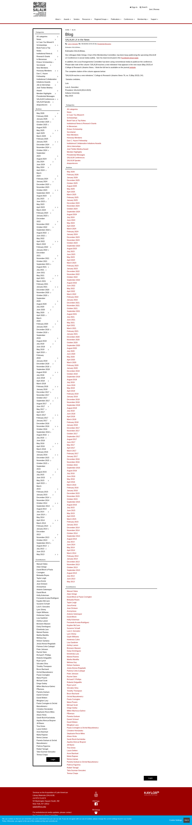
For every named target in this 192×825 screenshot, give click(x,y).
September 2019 (73, 377)
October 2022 (72, 277)
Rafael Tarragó (73, 768)
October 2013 (72, 567)
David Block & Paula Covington (79, 597)
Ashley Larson (72, 645)
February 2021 (72, 331)
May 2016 (71, 479)
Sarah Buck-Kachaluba (76, 739)
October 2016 (72, 465)
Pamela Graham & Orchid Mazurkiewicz (82, 762)
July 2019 (71, 382)
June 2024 (71, 220)
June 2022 (71, 286)
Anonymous (71, 611)
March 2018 (71, 419)
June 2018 (71, 414)
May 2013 (71, 582)
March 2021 (71, 328)
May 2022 (71, 288)
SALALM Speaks (73, 160)
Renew (156, 9)
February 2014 (72, 556)
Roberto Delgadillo (74, 682)
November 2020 (73, 340)
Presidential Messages (104, 44)
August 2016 (72, 471)
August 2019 (72, 380)
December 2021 (73, 303)
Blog (74, 30)
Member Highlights (74, 152)
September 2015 (73, 502)
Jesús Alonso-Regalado (76, 668)
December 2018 (73, 399)
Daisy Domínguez (74, 651)
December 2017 (73, 428)
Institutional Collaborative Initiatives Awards (84, 143)
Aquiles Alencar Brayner (76, 742)
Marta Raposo (72, 756)
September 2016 (73, 468)
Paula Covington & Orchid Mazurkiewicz (83, 728)
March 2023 (71, 263)
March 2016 (71, 485)
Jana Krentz (71, 605)
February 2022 (72, 297)
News (69, 112)
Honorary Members (74, 138)
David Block (71, 617)
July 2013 (71, 576)
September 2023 (73, 246)
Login (150, 778)
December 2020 (73, 337)
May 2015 (71, 513)
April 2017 (71, 448)
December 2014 (73, 528)
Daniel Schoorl (73, 719)
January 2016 (72, 491)
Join (150, 9)
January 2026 (72, 177)
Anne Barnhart (72, 753)
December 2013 (73, 562)
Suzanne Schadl (73, 628)
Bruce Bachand (73, 694)
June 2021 (71, 320)
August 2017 (72, 439)
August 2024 (72, 214)
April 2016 (71, 482)
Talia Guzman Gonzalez (76, 770)
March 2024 (71, 229)
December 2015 (73, 493)
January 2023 (72, 269)
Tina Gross (71, 748)
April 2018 (71, 416)
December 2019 (73, 371)
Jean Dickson (72, 608)
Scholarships (72, 118)
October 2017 (72, 434)
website (132, 67)
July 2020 (71, 351)
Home (67, 30)
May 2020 (71, 357)
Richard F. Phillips (74, 679)
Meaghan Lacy (73, 725)
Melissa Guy (72, 662)
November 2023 (73, 240)
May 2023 (71, 257)
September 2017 (73, 436)
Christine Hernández (75, 731)
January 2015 (72, 525)
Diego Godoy (72, 708)
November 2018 (73, 402)
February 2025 (72, 197)
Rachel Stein (72, 677)
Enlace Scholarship (74, 129)
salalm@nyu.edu (39, 807)
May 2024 (71, 223)
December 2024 (73, 203)
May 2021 (71, 323)
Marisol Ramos (73, 657)
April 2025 (71, 192)
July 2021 (71, 317)
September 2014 (73, 536)
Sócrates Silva (72, 688)
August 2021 (72, 314)
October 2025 (72, 183)
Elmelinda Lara (73, 654)
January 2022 (72, 300)
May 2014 (71, 547)
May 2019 (71, 388)
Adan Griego (72, 594)
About (57, 19)
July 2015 (71, 508)
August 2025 (72, 186)
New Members (72, 135)
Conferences (129, 19)
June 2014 (71, 545)
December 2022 (73, 271)
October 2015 (72, 499)
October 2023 (72, 243)
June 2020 (71, 354)
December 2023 (73, 237)
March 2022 (71, 294)
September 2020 (73, 345)
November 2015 (73, 496)
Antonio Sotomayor (74, 614)
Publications (115, 19)
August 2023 (72, 249)
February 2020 (72, 365)
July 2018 (71, 411)
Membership (142, 19)
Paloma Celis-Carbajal (76, 671)
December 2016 (73, 459)
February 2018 (72, 422)
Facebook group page (129, 58)
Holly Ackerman (73, 620)
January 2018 (72, 425)
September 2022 (73, 280)
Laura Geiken (72, 750)
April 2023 (71, 260)
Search (144, 7)
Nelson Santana (73, 665)
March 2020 (71, 362)
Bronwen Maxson (74, 648)
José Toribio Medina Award (77, 149)
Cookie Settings (175, 820)
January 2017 (72, 456)
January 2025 (72, 200)
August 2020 (72, 348)
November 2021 (73, 305)
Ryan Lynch (71, 685)
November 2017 (73, 431)
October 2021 (72, 308)
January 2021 (72, 334)
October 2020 (72, 342)
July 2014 (71, 542)
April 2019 (71, 391)
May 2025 (71, 189)
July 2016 (71, 473)
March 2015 (71, 519)
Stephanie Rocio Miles (76, 733)
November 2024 (73, 206)
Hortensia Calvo (73, 640)
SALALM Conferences (76, 158)
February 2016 (72, 488)
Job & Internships (74, 146)
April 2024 (71, 226)
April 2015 (71, 516)
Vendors (77, 19)
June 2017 (71, 442)
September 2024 (73, 212)
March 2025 (71, 194)
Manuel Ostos (72, 591)
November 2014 (73, 530)
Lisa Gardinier (72, 642)
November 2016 (73, 462)
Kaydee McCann (73, 625)
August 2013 (72, 573)
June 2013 (71, 579)
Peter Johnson (72, 674)
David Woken (72, 722)
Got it (187, 820)
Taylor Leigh (72, 602)
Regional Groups (100, 19)
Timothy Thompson (74, 691)
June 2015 (71, 510)
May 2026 (71, 172)
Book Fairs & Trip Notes (76, 121)
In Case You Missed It (75, 115)
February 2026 (72, 175)
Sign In (134, 7)
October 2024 (72, 209)
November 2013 (73, 564)
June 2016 (71, 476)
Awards (67, 19)
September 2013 (73, 570)
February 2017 (72, 453)
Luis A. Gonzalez (73, 44)
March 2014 (71, 553)
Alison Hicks (72, 736)
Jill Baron (70, 745)
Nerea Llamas (72, 759)
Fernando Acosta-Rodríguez (78, 622)
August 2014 (72, 539)
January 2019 (72, 397)
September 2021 (73, 311)
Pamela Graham (73, 716)
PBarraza (70, 713)
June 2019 (71, 385)
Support (154, 19)
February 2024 (72, 232)
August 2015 (72, 505)
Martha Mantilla (73, 659)
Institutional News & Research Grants (81, 123)
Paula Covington (73, 699)
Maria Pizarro (72, 702)
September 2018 (73, 405)
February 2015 (72, 522)
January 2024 (72, 234)
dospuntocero (72, 163)
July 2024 (71, 217)
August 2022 (72, 283)
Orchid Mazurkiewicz (75, 696)
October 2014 (72, 533)
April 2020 (71, 360)
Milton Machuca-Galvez (76, 711)
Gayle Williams (73, 637)
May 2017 (71, 445)
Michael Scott (72, 705)
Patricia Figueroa (73, 765)
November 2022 (73, 274)
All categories (72, 109)
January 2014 (72, 559)
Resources (86, 19)
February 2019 (72, 394)
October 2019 (72, 374)
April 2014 (71, 550)
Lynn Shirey (71, 634)
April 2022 (71, 291)
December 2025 (73, 180)
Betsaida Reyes (73, 600)
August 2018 (72, 408)
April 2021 (71, 325)
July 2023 (71, 251)
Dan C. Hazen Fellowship (77, 141)
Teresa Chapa (72, 773)
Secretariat (71, 132)
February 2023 (72, 266)
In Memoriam (72, 126)
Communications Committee (47, 815)
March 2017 (71, 451)
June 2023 (71, 254)
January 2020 (72, 368)
